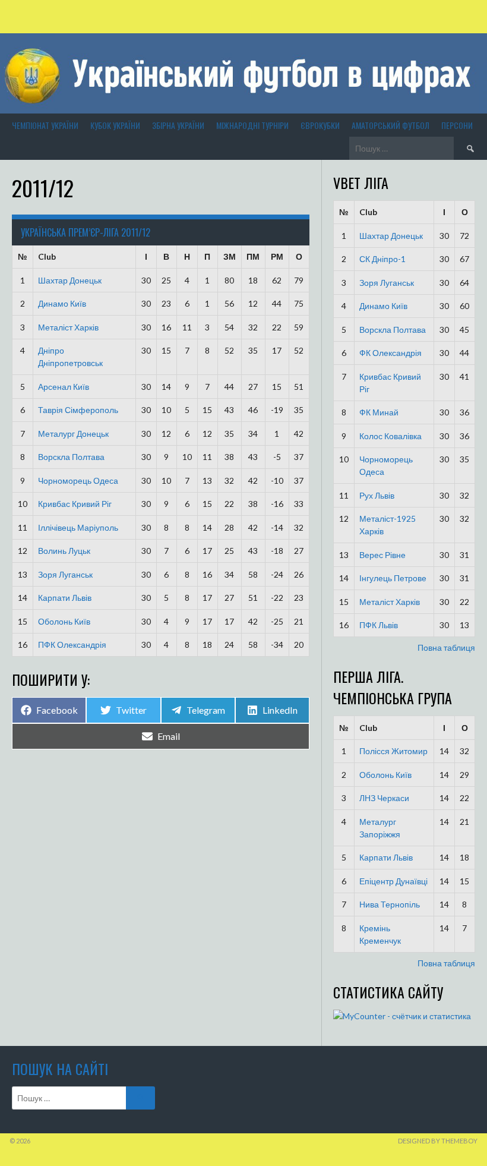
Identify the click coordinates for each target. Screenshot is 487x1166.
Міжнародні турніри (252, 125)
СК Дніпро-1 (382, 259)
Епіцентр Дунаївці (393, 881)
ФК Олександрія (390, 353)
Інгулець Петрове (392, 578)
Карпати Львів (64, 598)
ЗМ (229, 256)
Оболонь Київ (64, 621)
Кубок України (115, 125)
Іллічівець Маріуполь (78, 527)
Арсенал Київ (63, 387)
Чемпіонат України (45, 125)
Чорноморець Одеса (78, 480)
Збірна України (178, 125)
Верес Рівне (382, 555)
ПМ (253, 256)
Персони (457, 125)
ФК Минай (379, 412)
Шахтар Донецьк (70, 280)
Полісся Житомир (393, 751)
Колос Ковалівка (390, 436)
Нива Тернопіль (389, 904)
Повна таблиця (446, 647)
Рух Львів (376, 495)
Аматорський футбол (390, 125)
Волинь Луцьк (64, 551)
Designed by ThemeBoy (437, 1141)
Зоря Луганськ (65, 574)
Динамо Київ (62, 303)
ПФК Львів (378, 625)
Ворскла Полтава (71, 457)
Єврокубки (320, 125)
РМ (277, 256)
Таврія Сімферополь (78, 410)
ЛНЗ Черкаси (384, 798)
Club (47, 256)
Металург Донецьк (73, 433)
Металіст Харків (68, 327)
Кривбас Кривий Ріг (75, 504)
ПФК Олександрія (72, 644)
